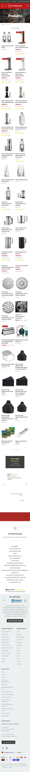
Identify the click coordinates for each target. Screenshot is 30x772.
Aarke (18, 653)
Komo (18, 656)
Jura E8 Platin (15, 560)
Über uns (4, 674)
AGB (17, 765)
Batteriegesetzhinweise (7, 688)
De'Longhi (19, 645)
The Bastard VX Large (15, 582)
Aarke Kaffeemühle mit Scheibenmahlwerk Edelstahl (8, 155)
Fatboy (15, 553)
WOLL (18, 647)
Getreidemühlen (6, 645)
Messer (3, 661)
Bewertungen (5, 716)
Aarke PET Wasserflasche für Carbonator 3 (7, 203)
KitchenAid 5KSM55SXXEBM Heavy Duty (15, 565)
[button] (4, 484)
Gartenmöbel (5, 642)
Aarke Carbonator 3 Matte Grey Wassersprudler (7, 74)
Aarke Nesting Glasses (21, 179)
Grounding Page (6, 713)
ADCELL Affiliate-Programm (6, 700)
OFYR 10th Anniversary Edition (15, 579)
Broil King (19, 642)
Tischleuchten (5, 656)
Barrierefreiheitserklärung (7, 709)
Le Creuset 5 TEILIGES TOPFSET (15, 575)
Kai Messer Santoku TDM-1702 (15, 563)
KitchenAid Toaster (15, 567)
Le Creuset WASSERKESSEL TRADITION (15, 577)
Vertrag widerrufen (8, 742)
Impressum (11, 765)
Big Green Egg (20, 637)
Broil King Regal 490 (15, 548)
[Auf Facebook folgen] (3, 748)
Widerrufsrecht (23, 765)
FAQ (3, 672)
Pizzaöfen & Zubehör (7, 647)
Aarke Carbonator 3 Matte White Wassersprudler (20, 74)
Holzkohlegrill (5, 650)
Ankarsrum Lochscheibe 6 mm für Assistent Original (21, 293)
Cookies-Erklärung (7, 697)
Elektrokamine (6, 639)
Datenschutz (4, 765)
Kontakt (4, 677)
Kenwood (19, 664)
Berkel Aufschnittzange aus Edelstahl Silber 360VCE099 (8, 341)
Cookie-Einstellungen (7, 694)
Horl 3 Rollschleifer (15, 558)
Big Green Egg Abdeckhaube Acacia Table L (7, 391)
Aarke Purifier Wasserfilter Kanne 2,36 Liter (20, 203)
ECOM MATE (23, 764)
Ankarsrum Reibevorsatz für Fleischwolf (19, 316)
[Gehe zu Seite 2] (19, 450)
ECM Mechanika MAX (15, 551)
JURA (18, 631)
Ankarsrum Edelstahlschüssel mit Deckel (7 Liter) (8, 267)
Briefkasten (15, 546)
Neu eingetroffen (6, 631)
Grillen (3, 658)
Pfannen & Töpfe (6, 653)
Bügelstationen (6, 637)
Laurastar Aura (15, 572)
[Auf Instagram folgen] (7, 748)
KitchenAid (20, 639)
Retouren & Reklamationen (6, 680)
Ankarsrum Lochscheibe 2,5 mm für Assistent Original (7, 293)
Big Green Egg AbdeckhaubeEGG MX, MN (21, 417)
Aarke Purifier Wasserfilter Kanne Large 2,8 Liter (7, 229)
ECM (18, 658)
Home (3, 24)
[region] (15, 484)
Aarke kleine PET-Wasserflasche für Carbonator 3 (20, 155)
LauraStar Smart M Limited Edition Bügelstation (15, 570)
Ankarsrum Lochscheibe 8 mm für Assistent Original (8, 317)
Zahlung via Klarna (7, 691)
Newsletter (5, 684)
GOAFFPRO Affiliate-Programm (7, 705)
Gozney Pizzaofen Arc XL (15, 555)
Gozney (19, 650)
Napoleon (19, 634)
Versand (5, 767)
